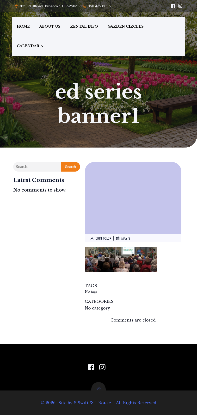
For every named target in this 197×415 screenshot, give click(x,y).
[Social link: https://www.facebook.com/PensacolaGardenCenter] (92, 367)
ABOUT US (50, 26)
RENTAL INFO (84, 26)
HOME (23, 26)
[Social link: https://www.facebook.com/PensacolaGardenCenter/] (171, 6)
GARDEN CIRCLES (126, 26)
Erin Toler (103, 238)
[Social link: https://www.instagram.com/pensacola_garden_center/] (179, 6)
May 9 (125, 238)
